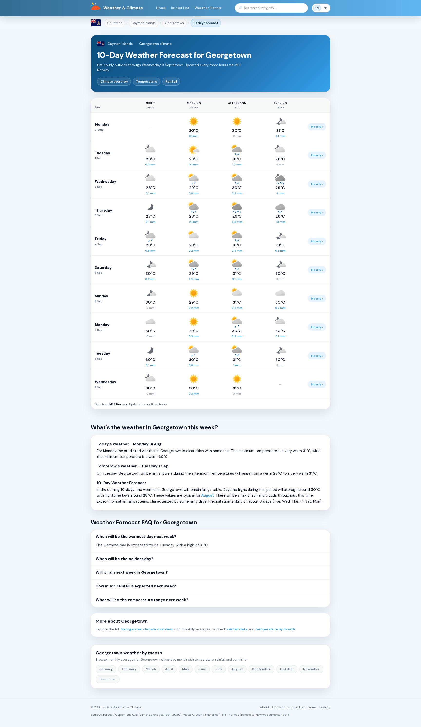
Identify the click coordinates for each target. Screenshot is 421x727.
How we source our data (272, 715)
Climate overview (114, 81)
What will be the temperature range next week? (142, 599)
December (107, 679)
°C (317, 8)
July (218, 669)
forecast (205, 23)
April (169, 669)
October (287, 669)
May (185, 669)
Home (161, 8)
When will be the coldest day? (124, 558)
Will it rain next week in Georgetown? (132, 572)
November (311, 669)
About (264, 707)
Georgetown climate (155, 44)
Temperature (146, 81)
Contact (278, 707)
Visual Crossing (193, 715)
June (202, 669)
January (106, 669)
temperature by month (275, 629)
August (207, 495)
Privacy (324, 707)
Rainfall (171, 81)
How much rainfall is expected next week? (136, 586)
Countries (114, 23)
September (261, 669)
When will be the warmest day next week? (136, 536)
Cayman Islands (144, 23)
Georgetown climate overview (147, 629)
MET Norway (118, 404)
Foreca (108, 715)
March (151, 669)
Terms (311, 707)
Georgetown (174, 23)
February (129, 669)
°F (325, 8)
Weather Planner (208, 8)
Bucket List (180, 8)
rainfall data (237, 629)
